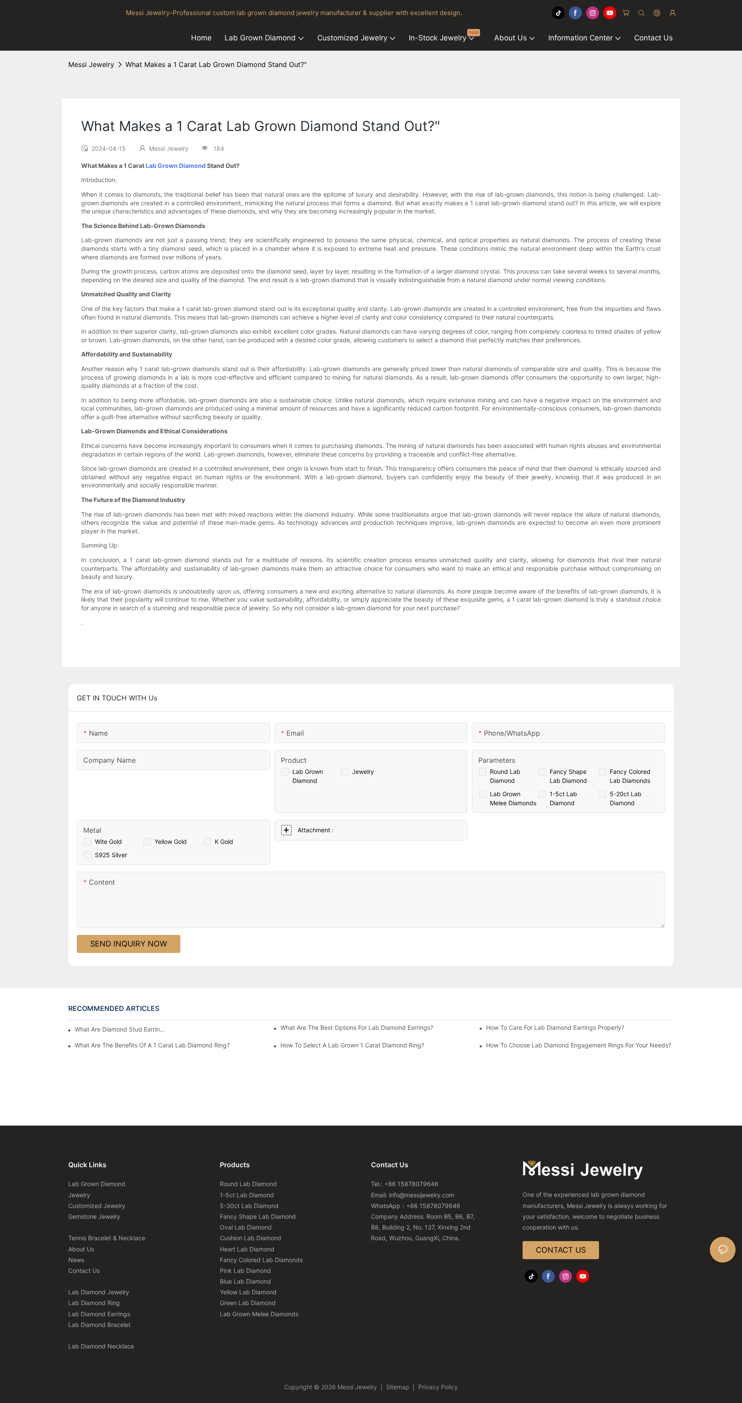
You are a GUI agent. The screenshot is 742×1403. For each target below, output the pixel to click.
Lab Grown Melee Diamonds (259, 1314)
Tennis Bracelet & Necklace (106, 1238)
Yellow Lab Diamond (248, 1292)
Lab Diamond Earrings (99, 1314)
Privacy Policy (437, 1387)
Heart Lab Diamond (247, 1249)
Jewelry (363, 771)
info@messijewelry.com (421, 1195)
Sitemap (397, 1387)
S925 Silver (111, 854)
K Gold (224, 841)
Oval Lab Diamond (246, 1227)
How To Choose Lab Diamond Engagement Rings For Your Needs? (578, 1045)
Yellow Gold (171, 841)
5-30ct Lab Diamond (249, 1205)
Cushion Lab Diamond (250, 1238)
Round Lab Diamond (248, 1183)
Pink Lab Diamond (245, 1270)
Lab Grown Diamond (176, 165)
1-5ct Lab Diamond (247, 1195)
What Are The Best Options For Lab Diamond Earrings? (356, 1027)
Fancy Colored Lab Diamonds (261, 1259)
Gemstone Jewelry (94, 1216)
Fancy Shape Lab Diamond (258, 1216)
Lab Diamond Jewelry (98, 1292)
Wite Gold (108, 841)
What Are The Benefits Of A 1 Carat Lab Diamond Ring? (152, 1045)
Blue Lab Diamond (245, 1281)
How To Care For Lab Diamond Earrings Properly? (555, 1027)
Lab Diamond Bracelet (99, 1324)
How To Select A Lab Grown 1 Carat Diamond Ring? (352, 1045)
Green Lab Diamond (248, 1302)
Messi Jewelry (91, 64)
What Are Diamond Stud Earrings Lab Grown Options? (120, 1029)
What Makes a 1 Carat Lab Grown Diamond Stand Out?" (216, 64)
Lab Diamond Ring (94, 1302)
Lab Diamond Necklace (101, 1346)
